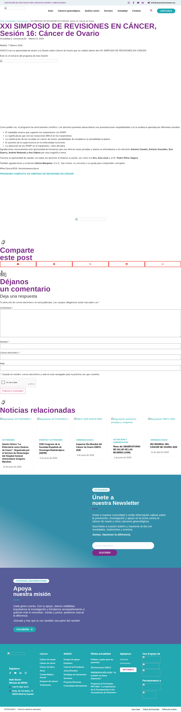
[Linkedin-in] (20, 673)
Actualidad (122, 11)
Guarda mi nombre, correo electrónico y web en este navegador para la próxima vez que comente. (51, 374)
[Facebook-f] (10, 673)
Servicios (108, 11)
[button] (18, 264)
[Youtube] (15, 673)
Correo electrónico (10, 353)
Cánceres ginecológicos (69, 11)
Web (2, 363)
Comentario (6, 308)
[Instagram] (26, 673)
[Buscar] (151, 10)
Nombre (4, 342)
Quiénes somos (92, 11)
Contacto (136, 11)
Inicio (50, 11)
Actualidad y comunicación (17, 21)
